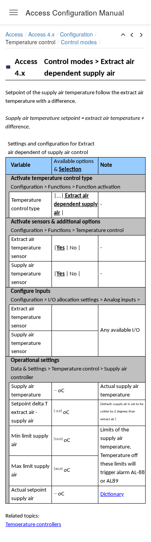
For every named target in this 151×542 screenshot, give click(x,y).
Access (14, 34)
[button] (123, 35)
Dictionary (112, 494)
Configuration (76, 34)
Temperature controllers (33, 525)
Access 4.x (41, 34)
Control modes (79, 42)
